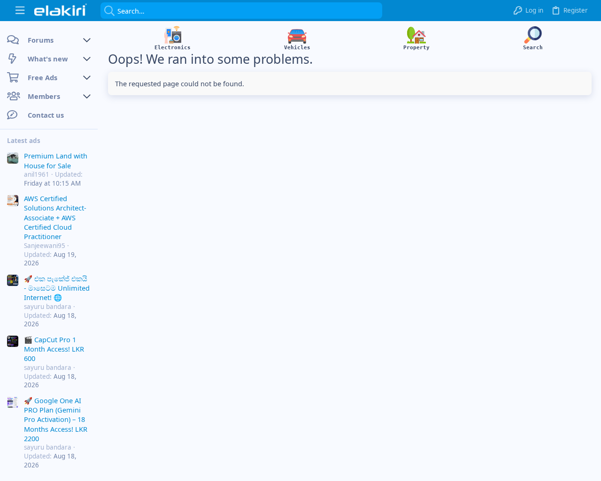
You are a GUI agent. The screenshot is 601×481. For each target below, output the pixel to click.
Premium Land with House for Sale (55, 160)
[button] (20, 10)
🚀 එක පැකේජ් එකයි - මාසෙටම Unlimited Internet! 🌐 (57, 288)
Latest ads (23, 140)
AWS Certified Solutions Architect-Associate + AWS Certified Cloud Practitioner (55, 217)
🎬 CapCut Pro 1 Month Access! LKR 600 (54, 349)
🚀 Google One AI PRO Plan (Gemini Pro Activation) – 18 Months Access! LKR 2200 (55, 419)
